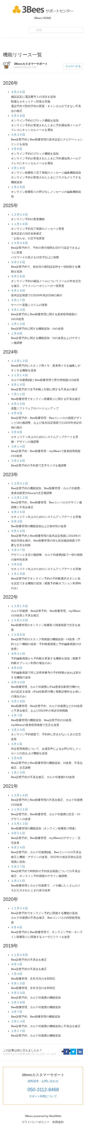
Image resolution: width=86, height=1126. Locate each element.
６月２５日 (18, 91)
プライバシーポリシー (36, 1122)
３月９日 (16, 148)
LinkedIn (80, 1052)
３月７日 (16, 1011)
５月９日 (16, 432)
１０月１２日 (19, 497)
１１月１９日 (19, 224)
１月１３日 (18, 772)
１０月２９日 (19, 242)
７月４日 (16, 973)
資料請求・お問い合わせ (43, 1081)
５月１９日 (18, 701)
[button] (62, 1051)
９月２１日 (18, 833)
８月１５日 (18, 384)
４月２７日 (18, 550)
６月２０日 (18, 403)
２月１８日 (18, 168)
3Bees (29, 1116)
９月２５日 (18, 262)
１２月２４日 (19, 214)
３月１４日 (18, 446)
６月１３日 (18, 983)
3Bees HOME (42, 18)
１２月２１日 (19, 483)
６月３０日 (18, 682)
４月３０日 (18, 134)
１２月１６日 (19, 795)
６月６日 (16, 413)
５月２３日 (18, 992)
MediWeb (55, 1116)
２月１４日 (18, 1021)
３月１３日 (18, 309)
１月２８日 (18, 187)
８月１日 (16, 964)
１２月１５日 (19, 606)
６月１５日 (18, 531)
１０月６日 (18, 634)
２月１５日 (18, 460)
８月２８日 (18, 276)
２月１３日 (18, 323)
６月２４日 (18, 847)
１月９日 (16, 333)
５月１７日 (18, 300)
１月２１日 (18, 880)
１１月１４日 (19, 375)
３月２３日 (18, 729)
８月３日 (16, 521)
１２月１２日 (19, 360)
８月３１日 (18, 653)
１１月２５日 (19, 809)
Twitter (73, 1052)
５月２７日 (18, 866)
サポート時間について (43, 1096)
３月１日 (16, 743)
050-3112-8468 (43, 1089)
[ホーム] (43, 9)
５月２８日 (18, 115)
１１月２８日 (19, 954)
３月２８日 (18, 1002)
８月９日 (16, 667)
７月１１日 (18, 394)
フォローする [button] (73, 66)
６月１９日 (18, 290)
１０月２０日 (19, 620)
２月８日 (16, 758)
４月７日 (16, 715)
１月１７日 (18, 1031)
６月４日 (16, 927)
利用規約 (58, 1122)
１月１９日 (18, 573)
